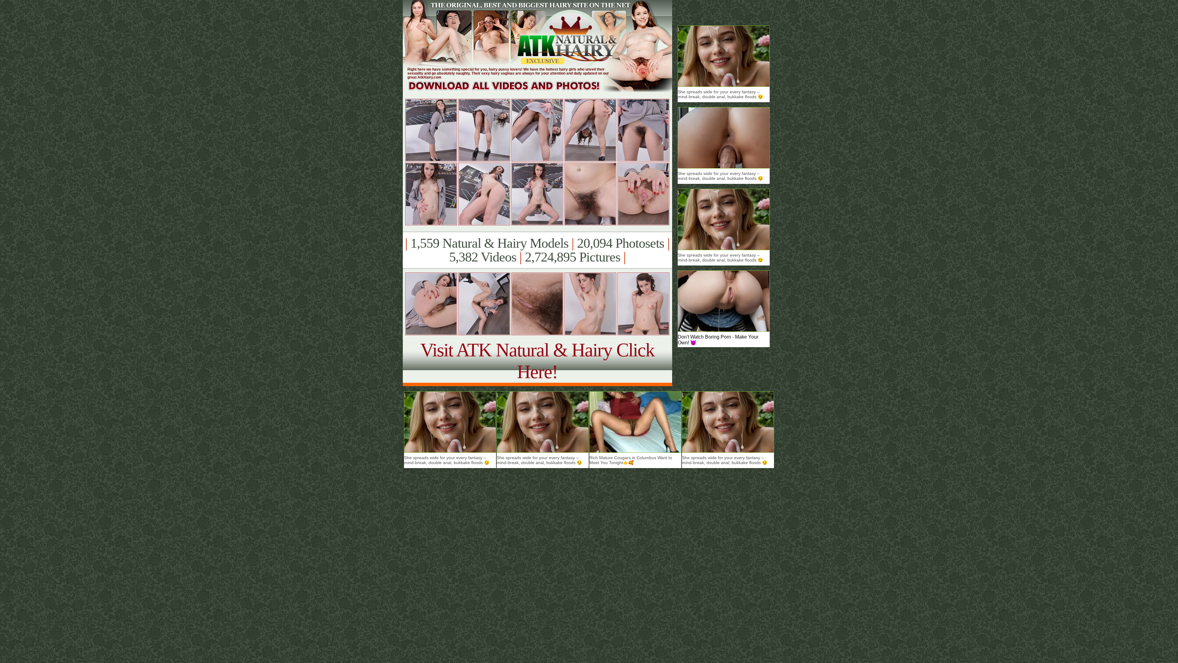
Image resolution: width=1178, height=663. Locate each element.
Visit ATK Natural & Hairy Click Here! (537, 360)
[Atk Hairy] (510, 90)
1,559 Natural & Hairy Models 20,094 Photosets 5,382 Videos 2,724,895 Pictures (537, 250)
